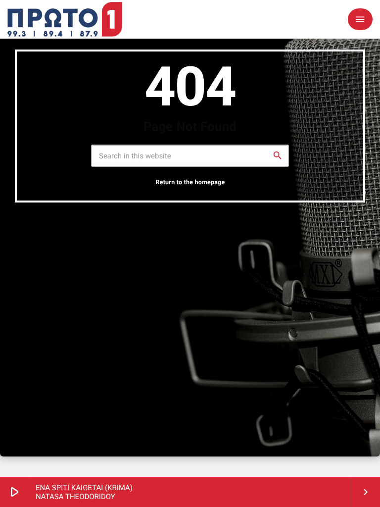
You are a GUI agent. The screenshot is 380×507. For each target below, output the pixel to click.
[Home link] (64, 19)
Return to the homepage (190, 182)
